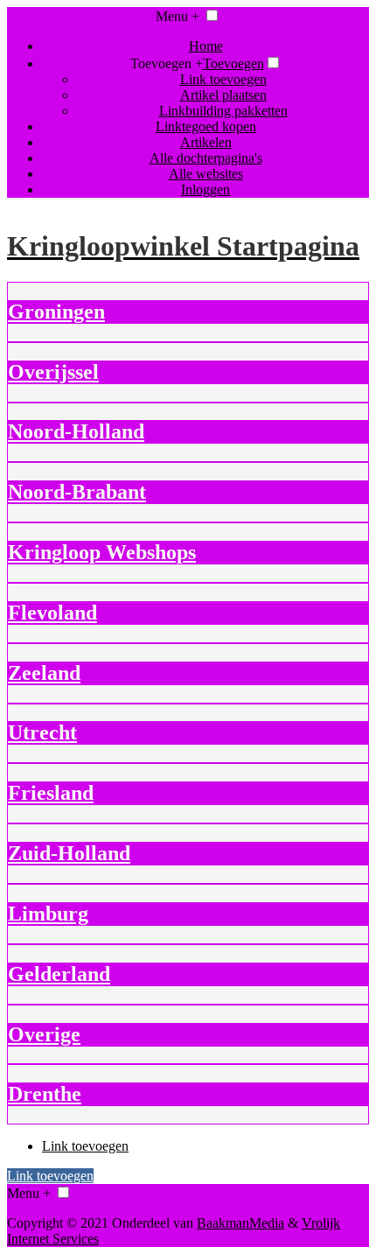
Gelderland (59, 974)
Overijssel (53, 372)
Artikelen (206, 142)
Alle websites (206, 173)
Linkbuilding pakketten (223, 110)
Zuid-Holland (69, 853)
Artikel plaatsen (223, 95)
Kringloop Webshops (102, 552)
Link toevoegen (223, 79)
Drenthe (44, 1093)
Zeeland (44, 673)
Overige (44, 1034)
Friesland (51, 792)
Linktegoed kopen (206, 126)
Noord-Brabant (77, 491)
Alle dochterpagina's (206, 158)
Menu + (177, 16)
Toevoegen (233, 63)
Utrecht (42, 732)
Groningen (56, 311)
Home (206, 46)
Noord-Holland (76, 431)
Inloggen (205, 189)
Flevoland (52, 612)
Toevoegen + (166, 63)
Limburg (48, 913)
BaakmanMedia (240, 1222)
